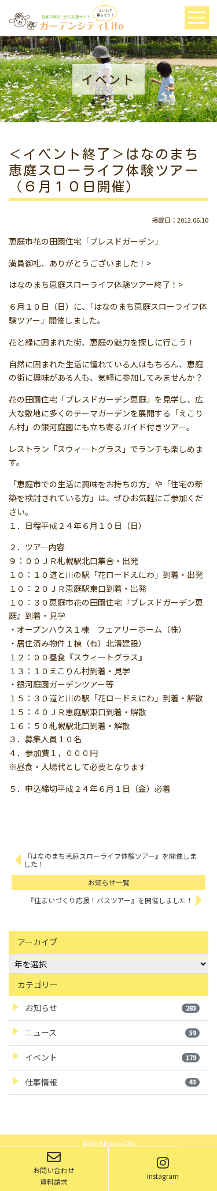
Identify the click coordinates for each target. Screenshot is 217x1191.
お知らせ (110, 1007)
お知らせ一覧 (109, 882)
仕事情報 (110, 1082)
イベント (110, 1057)
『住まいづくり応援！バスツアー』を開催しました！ (110, 900)
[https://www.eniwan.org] (66, 16)
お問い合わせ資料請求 (54, 1175)
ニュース (110, 1032)
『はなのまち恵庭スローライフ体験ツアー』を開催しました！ (110, 860)
